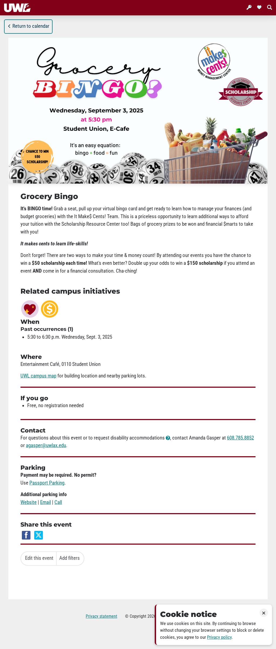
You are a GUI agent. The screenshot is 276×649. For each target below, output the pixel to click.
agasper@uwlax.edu (46, 445)
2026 (151, 616)
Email (45, 502)
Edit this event (39, 558)
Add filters (69, 558)
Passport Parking (46, 483)
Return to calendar (30, 26)
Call (58, 502)
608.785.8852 (240, 438)
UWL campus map (38, 376)
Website (28, 502)
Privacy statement (101, 616)
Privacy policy (219, 637)
